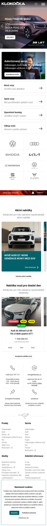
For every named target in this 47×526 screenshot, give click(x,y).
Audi (3, 432)
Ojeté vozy (6, 445)
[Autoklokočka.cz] (13, 4)
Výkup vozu (6, 470)
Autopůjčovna (7, 467)
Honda (4, 442)
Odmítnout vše (24, 518)
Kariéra (27, 465)
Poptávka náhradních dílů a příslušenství (11, 476)
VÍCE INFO (10, 37)
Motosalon (6, 448)
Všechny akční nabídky (23, 276)
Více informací (30, 267)
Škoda (4, 435)
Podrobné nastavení (29, 513)
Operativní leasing (9, 462)
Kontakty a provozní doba (35, 470)
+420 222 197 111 (13, 375)
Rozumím (14, 513)
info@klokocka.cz (34, 375)
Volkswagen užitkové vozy (12, 437)
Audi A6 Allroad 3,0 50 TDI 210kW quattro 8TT (21, 332)
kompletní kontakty (12, 399)
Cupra (27, 440)
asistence (34, 399)
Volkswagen (6, 429)
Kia (3, 440)
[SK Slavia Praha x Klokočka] (23, 193)
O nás (27, 462)
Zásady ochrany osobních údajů (35, 474)
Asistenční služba (31, 467)
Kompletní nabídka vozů (23, 356)
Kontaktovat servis (12, 74)
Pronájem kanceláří (9, 473)
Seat (26, 435)
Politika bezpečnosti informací (32, 479)
